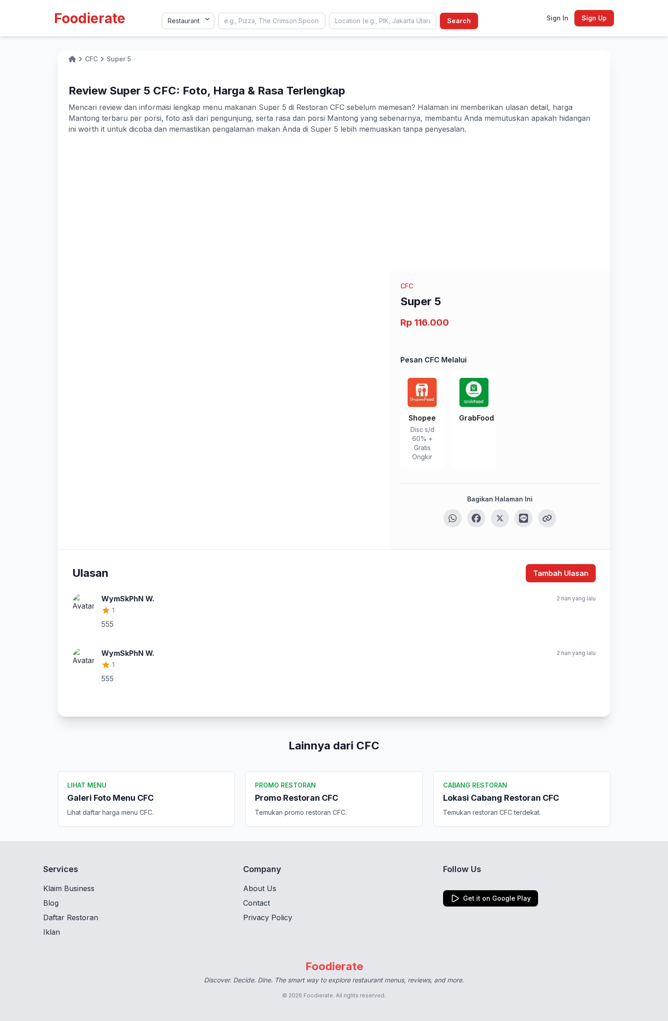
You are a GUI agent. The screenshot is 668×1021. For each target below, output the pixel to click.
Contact (256, 902)
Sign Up (594, 18)
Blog (51, 902)
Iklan (51, 932)
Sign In (557, 18)
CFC (406, 286)
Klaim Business (69, 888)
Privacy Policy (267, 917)
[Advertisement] (334, 202)
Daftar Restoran (70, 917)
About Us (259, 888)
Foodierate (89, 18)
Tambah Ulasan (560, 573)
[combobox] (271, 21)
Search (459, 21)
